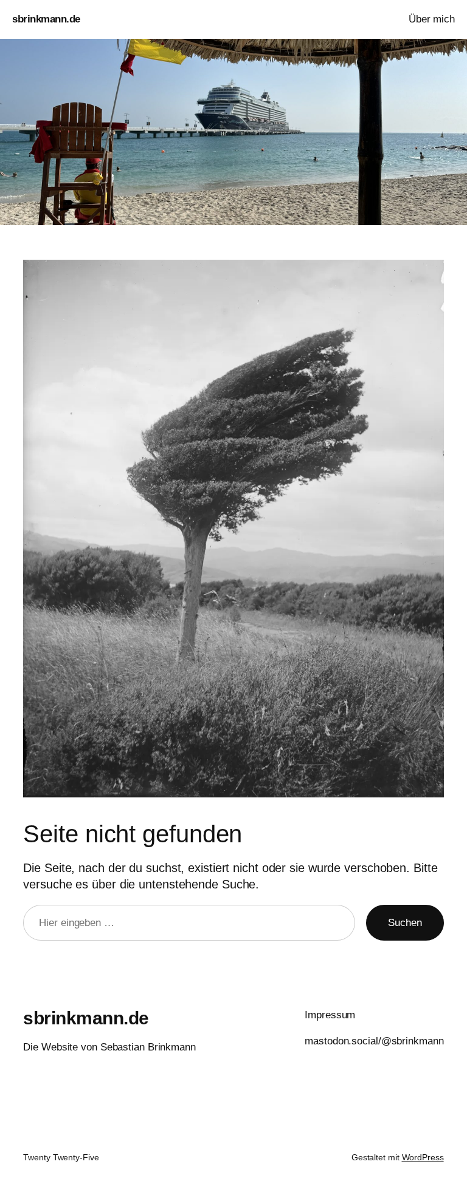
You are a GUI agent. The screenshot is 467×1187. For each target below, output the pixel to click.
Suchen (404, 922)
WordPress (423, 1157)
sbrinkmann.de (46, 19)
